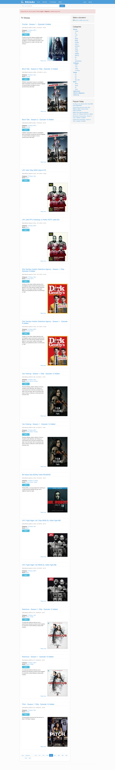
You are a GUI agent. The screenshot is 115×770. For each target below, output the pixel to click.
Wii (75, 78)
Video (76, 89)
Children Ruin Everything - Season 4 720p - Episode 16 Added (82, 120)
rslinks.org (76, 95)
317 (40, 755)
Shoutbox (44, 2)
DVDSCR (77, 46)
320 (51, 755)
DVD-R (76, 44)
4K (75, 33)
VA (75, 87)
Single (76, 85)
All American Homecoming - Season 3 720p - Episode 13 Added (82, 116)
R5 (75, 57)
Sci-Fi (32, 278)
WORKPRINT (78, 61)
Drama (31, 381)
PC (75, 74)
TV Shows (30, 30)
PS (75, 76)
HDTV (34, 30)
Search (62, 6)
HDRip (76, 50)
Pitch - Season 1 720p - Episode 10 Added (38, 704)
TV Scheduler (52, 2)
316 (36, 755)
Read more (43, 60)
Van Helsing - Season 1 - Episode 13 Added (38, 424)
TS (75, 59)
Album (76, 83)
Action (27, 381)
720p (34, 75)
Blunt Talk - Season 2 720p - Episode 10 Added (40, 69)
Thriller (35, 482)
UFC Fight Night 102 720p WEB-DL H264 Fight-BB (41, 520)
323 (63, 755)
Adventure (28, 32)
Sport (27, 177)
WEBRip (77, 53)
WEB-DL (77, 55)
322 (59, 755)
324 (66, 755)
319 (47, 755)
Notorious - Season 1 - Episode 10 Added (37, 656)
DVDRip (77, 42)
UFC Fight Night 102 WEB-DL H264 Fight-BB (39, 565)
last (30, 758)
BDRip (76, 38)
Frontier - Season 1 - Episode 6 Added (36, 24)
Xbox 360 (77, 80)
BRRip (76, 40)
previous (28, 755)
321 (55, 755)
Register (47, 11)
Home (38, 2)
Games (75, 72)
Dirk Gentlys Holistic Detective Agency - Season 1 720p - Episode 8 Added (43, 270)
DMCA (60, 2)
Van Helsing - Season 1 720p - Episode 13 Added (41, 373)
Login (41, 11)
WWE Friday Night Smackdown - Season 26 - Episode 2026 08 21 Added (83, 113)
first (23, 755)
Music (75, 81)
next (26, 758)
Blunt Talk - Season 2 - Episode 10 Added (38, 119)
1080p (76, 31)
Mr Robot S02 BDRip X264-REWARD (36, 474)
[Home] (23, 2)
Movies (75, 29)
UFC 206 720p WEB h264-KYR (34, 170)
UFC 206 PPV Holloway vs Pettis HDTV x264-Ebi (40, 219)
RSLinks (30, 2)
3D (75, 37)
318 (43, 755)
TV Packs (35, 480)
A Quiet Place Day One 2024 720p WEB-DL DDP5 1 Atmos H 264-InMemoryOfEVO (81, 109)
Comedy (28, 76)
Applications (76, 91)
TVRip (76, 52)
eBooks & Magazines (78, 93)
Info (25, 34)
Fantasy (36, 381)
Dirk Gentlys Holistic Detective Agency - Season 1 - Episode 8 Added (45, 322)
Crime (27, 482)
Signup (90, 2)
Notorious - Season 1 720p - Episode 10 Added (40, 609)
